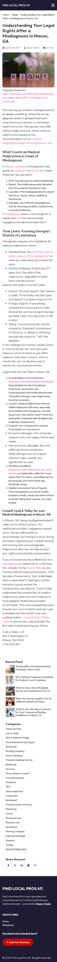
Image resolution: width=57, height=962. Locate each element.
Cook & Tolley (34, 568)
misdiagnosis (12, 214)
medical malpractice (26, 170)
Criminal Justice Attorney (19, 804)
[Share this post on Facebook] (8, 865)
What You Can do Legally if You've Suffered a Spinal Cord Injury (33, 700)
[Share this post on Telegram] (28, 865)
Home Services (13, 728)
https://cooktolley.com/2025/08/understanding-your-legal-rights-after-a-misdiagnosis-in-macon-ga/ (28, 97)
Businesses (8, 925)
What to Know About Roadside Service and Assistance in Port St (33, 689)
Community (12, 795)
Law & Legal (12, 733)
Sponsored (11, 826)
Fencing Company (15, 831)
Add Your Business (19, 942)
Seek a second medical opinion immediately (31, 381)
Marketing (11, 809)
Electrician (11, 746)
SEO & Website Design (17, 737)
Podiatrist (11, 782)
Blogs (15, 14)
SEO (8, 786)
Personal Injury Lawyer (18, 773)
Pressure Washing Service (19, 760)
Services (50, 47)
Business (10, 840)
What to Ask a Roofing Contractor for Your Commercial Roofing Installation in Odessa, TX (33, 712)
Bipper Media (43, 903)
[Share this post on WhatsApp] (35, 865)
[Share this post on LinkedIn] (21, 865)
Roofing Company (15, 751)
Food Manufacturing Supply (20, 742)
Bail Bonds (11, 764)
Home (5, 14)
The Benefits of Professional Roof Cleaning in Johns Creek (33, 668)
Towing (9, 844)
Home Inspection (14, 791)
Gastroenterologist (16, 836)
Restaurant (11, 800)
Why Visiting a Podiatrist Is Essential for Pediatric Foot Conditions (34, 678)
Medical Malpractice (16, 849)
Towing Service (13, 818)
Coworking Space (15, 777)
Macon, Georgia (15, 166)
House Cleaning (14, 755)
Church (9, 813)
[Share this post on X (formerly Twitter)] (15, 865)
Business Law (13, 822)
